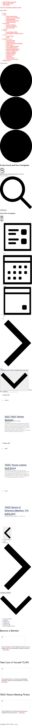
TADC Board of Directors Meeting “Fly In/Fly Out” (17, 510)
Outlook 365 (6, 621)
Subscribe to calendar (5, 592)
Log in (16, 724)
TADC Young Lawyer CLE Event (16, 466)
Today (1, 368)
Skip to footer (6, 4)
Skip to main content (8, 3)
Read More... (6, 649)
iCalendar (5, 620)
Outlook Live (6, 623)
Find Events (3, 210)
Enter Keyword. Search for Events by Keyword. (12, 174)
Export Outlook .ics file (9, 626)
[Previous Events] (3, 319)
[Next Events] (17, 366)
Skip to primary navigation (9, 2)
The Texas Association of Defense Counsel (10, 7)
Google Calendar (7, 618)
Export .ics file (6, 624)
